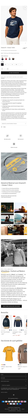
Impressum (19, 410)
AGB (19, 409)
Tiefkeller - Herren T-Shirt (6, 366)
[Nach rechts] (25, 43)
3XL (21, 65)
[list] (14, 141)
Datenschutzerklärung (14, 409)
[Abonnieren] (26, 385)
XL (13, 65)
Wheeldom (12, 407)
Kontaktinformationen (12, 410)
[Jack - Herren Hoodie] (6, 322)
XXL (17, 65)
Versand (5, 50)
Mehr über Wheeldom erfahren (11, 306)
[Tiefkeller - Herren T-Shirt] (9, 353)
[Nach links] (22, 43)
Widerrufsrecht (7, 409)
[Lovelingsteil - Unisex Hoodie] (18, 322)
